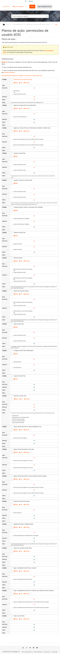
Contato (32, 6)
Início (7, 24)
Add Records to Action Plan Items (23, 79)
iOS (21, 82)
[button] (47, 16)
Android (27, 82)
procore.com (6, 6)
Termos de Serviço (37, 651)
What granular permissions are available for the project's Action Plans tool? (22, 75)
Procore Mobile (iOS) (18, 24)
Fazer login (54, 651)
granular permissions (9, 72)
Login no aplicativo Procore (44, 6)
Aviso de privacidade (26, 651)
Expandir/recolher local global (56, 24)
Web (16, 82)
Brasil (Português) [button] (19, 6)
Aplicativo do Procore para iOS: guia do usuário (38, 24)
